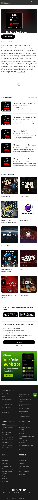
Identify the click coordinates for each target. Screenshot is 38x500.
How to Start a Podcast (25, 425)
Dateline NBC (5, 246)
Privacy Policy (7, 493)
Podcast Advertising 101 (26, 445)
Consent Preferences (18, 496)
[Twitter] (17, 490)
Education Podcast (24, 416)
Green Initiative (23, 468)
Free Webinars (6, 463)
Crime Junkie (24, 220)
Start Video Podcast (25, 397)
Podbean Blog (23, 460)
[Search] (31, 2)
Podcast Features (7, 394)
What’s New (5, 460)
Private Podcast (6, 402)
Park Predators (24, 295)
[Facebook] (13, 490)
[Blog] (20, 490)
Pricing (4, 396)
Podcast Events (6, 466)
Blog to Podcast (23, 411)
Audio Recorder (6, 407)
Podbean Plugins (7, 442)
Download (8, 37)
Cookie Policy (18, 493)
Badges (4, 476)
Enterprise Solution (7, 399)
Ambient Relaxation (7, 447)
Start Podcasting (24, 394)
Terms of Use (28, 493)
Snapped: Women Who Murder (8, 296)
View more (21, 72)
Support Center (6, 458)
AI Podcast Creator (24, 408)
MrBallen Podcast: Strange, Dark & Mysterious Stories (7, 271)
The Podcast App (7, 404)
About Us (21, 458)
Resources (5, 478)
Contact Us (22, 474)
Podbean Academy (7, 468)
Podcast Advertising (7, 427)
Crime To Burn (24, 196)
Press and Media (24, 466)
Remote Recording (7, 410)
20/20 (21, 269)
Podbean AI (5, 412)
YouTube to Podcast (25, 414)
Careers (21, 463)
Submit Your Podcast (8, 437)
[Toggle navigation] (35, 2)
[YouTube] (24, 490)
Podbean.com (25, 499)
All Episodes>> (32, 97)
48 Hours (23, 246)
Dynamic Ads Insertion (8, 430)
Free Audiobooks (7, 445)
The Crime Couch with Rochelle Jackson (16, 32)
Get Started (19, 342)
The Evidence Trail (7, 196)
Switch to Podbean (7, 439)
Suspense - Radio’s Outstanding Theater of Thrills (8, 221)
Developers (5, 481)
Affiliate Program (24, 471)
